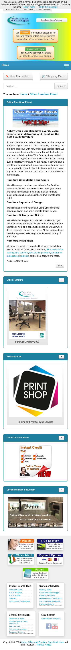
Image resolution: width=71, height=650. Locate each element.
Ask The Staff (14, 626)
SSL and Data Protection (49, 601)
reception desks (21, 256)
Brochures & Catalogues (19, 601)
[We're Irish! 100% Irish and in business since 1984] (21, 559)
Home (5, 64)
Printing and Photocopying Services (35, 422)
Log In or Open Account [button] (51, 20)
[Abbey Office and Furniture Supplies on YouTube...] (55, 626)
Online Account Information (50, 598)
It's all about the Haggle (49, 593)
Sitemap (12, 598)
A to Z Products (15, 593)
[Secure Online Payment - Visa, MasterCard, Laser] (50, 559)
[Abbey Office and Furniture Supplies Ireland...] (18, 20)
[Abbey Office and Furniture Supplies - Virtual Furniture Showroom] (35, 512)
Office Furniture (15, 280)
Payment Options (46, 604)
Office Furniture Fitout (44, 94)
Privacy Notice (44, 645)
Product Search (15, 590)
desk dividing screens (39, 252)
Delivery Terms (45, 590)
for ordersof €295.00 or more (35, 53)
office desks (52, 249)
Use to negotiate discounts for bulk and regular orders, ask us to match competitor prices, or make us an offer (35, 36)
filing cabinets (21, 252)
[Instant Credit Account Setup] (35, 461)
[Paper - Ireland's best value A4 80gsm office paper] (35, 573)
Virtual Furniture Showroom (21, 489)
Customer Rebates (17, 632)
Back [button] (60, 265)
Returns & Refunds (47, 595)
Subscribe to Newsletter (51, 619)
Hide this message (48, 7)
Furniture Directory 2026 (27, 342)
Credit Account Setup (18, 437)
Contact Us (28, 9)
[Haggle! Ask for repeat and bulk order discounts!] (21, 544)
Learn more (29, 7)
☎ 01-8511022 (12, 9)
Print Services (14, 356)
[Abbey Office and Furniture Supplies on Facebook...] (49, 626)
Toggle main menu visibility (66, 65)
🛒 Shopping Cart (52, 76)
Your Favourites (17, 76)
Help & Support (43, 9)
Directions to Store (16, 619)
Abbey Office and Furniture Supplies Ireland (42, 642)
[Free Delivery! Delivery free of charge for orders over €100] (50, 544)
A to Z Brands (15, 595)
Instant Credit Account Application (18, 622)
